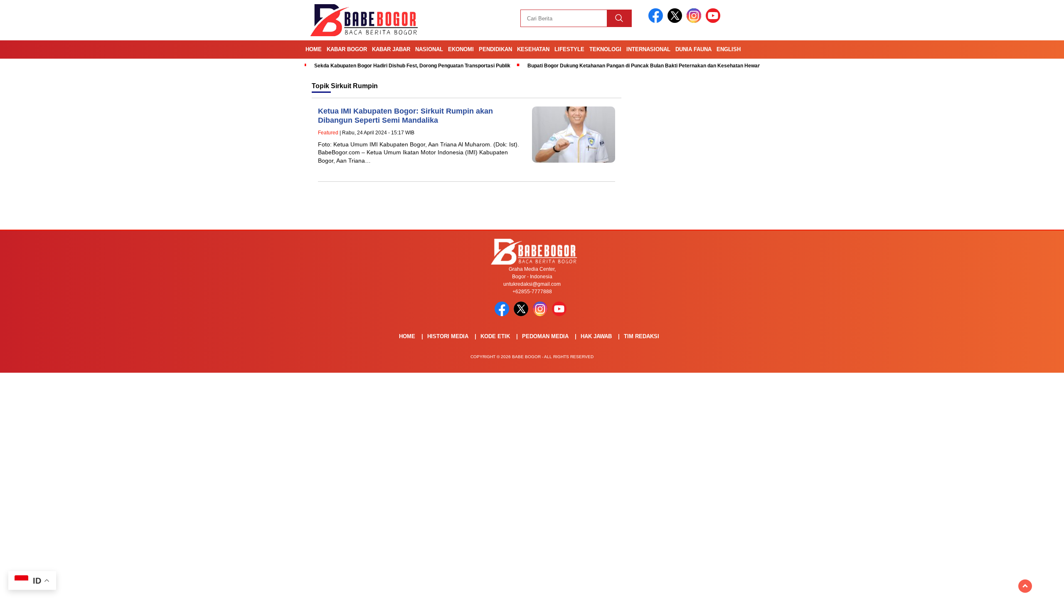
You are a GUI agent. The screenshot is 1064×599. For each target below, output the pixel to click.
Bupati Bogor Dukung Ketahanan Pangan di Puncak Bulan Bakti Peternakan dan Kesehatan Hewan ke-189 (652, 66)
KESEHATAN (533, 49)
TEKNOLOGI (605, 49)
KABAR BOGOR (347, 49)
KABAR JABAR (391, 49)
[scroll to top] (1025, 586)
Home (313, 49)
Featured (328, 133)
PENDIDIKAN (495, 49)
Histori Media (447, 336)
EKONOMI (461, 49)
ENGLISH (729, 49)
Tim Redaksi (641, 336)
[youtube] (714, 21)
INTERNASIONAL (648, 49)
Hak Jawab (596, 336)
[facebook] (657, 21)
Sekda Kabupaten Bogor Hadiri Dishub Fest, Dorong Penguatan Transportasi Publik (412, 66)
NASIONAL (429, 49)
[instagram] (695, 21)
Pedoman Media (545, 336)
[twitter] (676, 21)
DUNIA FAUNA (693, 49)
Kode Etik (495, 336)
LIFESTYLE (569, 49)
